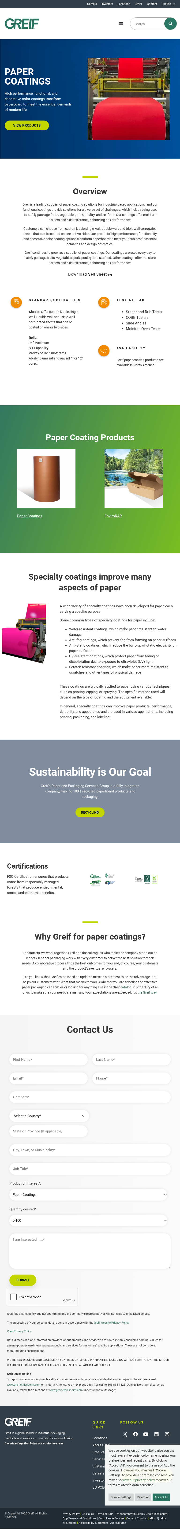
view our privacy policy (138, 1480)
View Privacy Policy (19, 1331)
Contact (152, 4)
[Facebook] (135, 1434)
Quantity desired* (22, 1209)
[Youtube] (146, 1434)
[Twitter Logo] (125, 1434)
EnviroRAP (113, 516)
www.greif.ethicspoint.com (24, 1384)
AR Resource (118, 1523)
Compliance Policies (111, 1518)
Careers (92, 4)
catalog (125, 987)
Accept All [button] (161, 1497)
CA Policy (88, 1514)
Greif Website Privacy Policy (111, 1322)
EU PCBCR (100, 1487)
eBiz (152, 1518)
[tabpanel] (46, 484)
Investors (107, 4)
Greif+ (138, 4)
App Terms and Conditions (79, 1518)
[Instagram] (167, 1434)
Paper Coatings (29, 516)
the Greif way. (148, 992)
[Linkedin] (156, 1434)
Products (99, 1452)
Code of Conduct (137, 1518)
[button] (121, 24)
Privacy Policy (71, 1514)
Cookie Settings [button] (121, 1497)
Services (98, 1459)
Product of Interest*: (25, 1183)
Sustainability (102, 1466)
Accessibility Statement (93, 1523)
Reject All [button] (143, 1497)
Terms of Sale (104, 1514)
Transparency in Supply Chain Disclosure (141, 1514)
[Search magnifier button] (170, 23)
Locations (124, 4)
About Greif (100, 1445)
